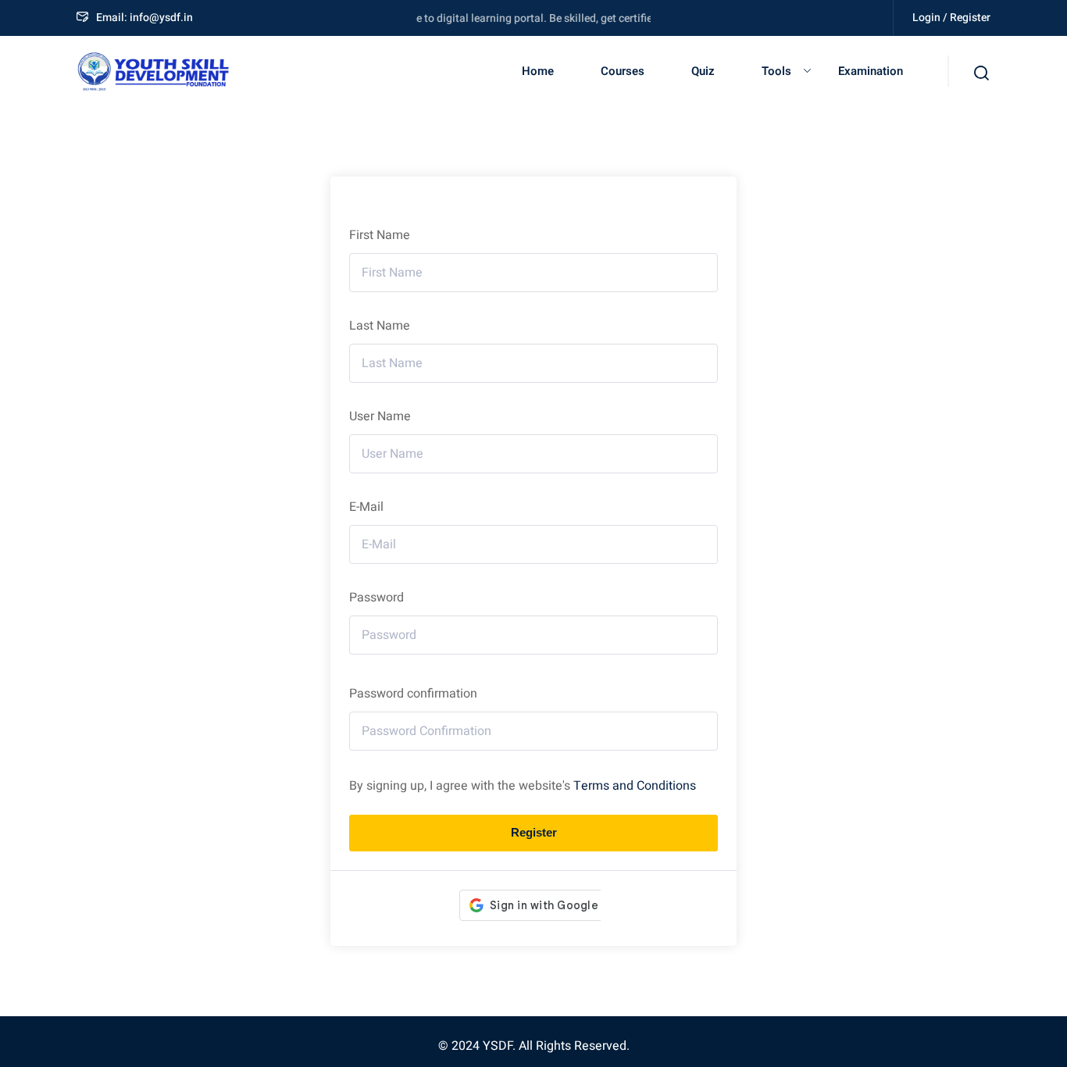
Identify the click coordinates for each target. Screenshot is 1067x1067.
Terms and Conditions (634, 785)
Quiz (703, 71)
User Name (380, 416)
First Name (379, 235)
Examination (870, 71)
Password (376, 597)
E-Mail (366, 507)
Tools (776, 71)
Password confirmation (413, 693)
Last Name (379, 325)
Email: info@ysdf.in (144, 17)
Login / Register (951, 17)
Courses (622, 71)
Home (538, 71)
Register (534, 832)
